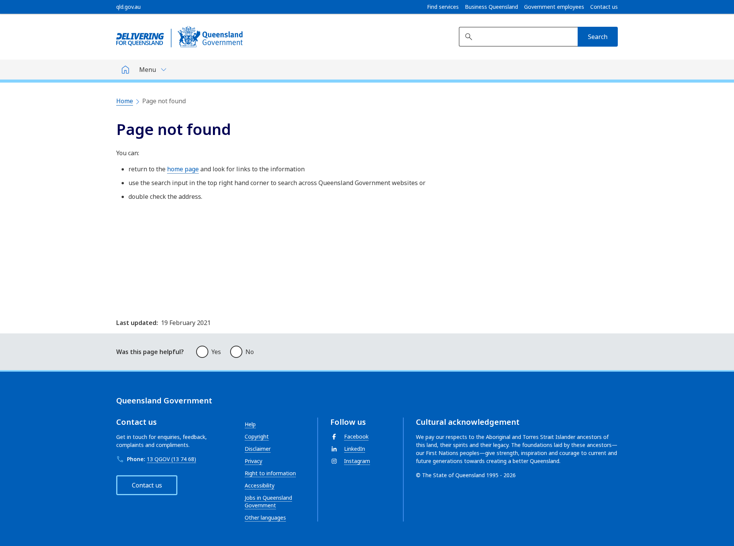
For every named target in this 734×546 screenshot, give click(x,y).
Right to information (270, 473)
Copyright (257, 436)
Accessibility (259, 485)
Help (250, 424)
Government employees (554, 7)
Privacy (253, 461)
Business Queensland (491, 7)
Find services (443, 7)
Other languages (265, 517)
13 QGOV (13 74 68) (171, 459)
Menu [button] (147, 69)
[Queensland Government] (179, 36)
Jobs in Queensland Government (268, 501)
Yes (216, 352)
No (249, 352)
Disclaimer (258, 448)
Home (124, 101)
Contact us (604, 7)
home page (183, 169)
